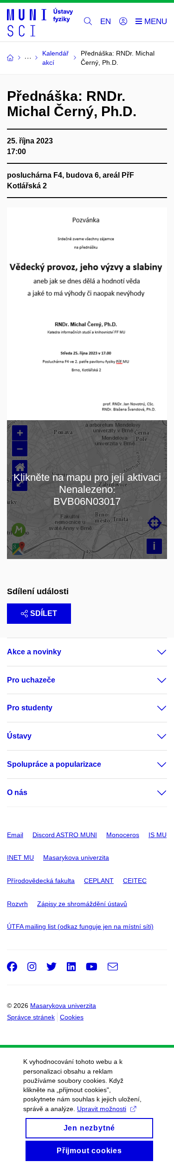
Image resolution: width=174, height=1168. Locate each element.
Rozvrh (17, 903)
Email (15, 835)
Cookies (72, 1017)
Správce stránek (31, 1017)
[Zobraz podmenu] (153, 652)
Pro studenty (29, 708)
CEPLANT (99, 880)
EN (105, 21)
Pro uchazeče (31, 680)
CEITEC (135, 880)
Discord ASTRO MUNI (64, 835)
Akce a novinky (34, 652)
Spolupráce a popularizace (54, 764)
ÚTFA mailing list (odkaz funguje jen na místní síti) (80, 926)
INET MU (20, 857)
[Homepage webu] (40, 22)
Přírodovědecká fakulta (41, 880)
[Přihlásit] (123, 21)
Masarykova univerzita (76, 857)
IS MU (157, 835)
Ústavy (19, 736)
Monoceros (122, 835)
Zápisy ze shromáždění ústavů (82, 903)
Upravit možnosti (101, 1108)
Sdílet (43, 613)
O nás (17, 792)
